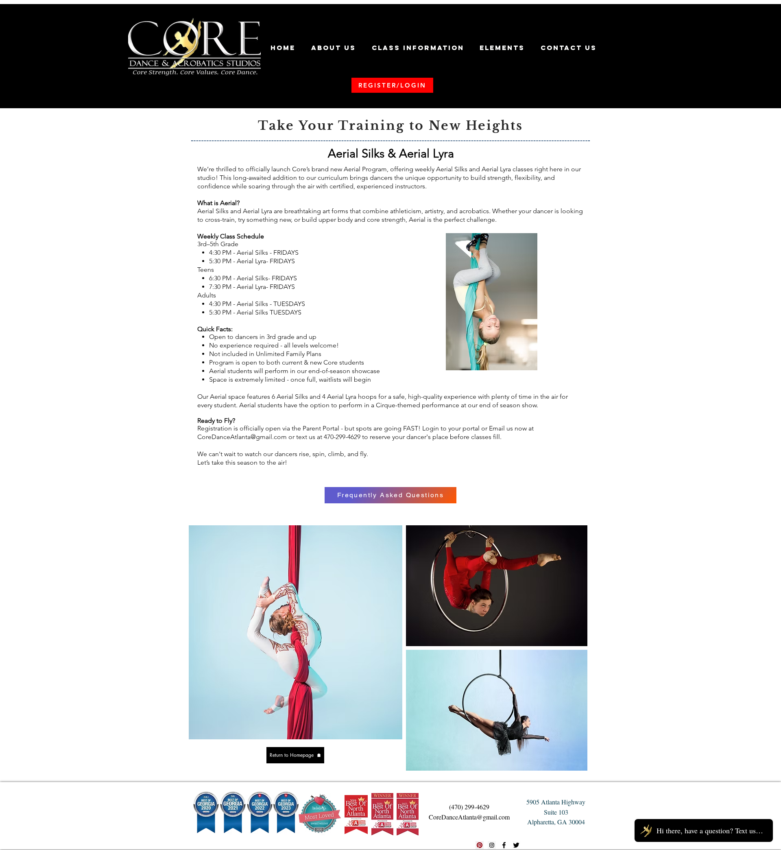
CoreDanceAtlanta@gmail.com (242, 437)
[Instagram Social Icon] (492, 845)
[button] (333, 47)
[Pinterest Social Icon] (480, 845)
